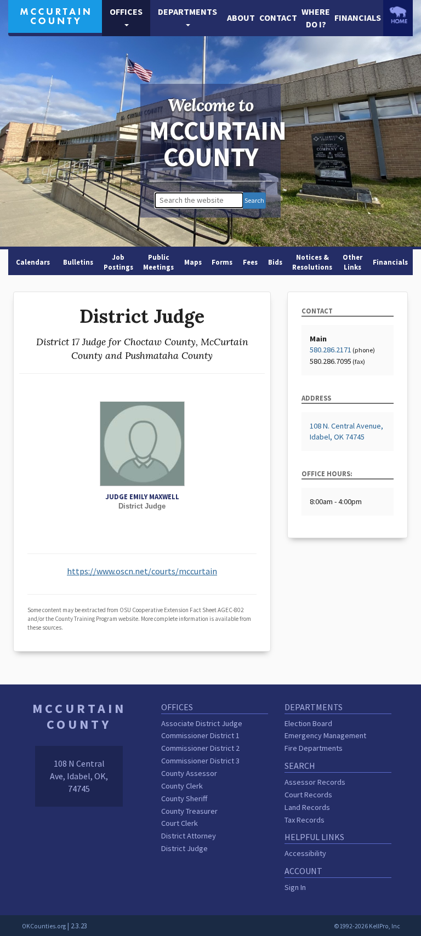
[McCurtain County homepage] (55, 15)
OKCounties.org (44, 926)
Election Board (308, 723)
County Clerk (182, 786)
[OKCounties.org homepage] (398, 15)
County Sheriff (184, 798)
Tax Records (305, 820)
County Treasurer (189, 811)
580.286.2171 (330, 350)
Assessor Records (315, 782)
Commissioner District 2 (200, 748)
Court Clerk (179, 823)
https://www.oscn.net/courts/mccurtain (142, 571)
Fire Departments (314, 748)
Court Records (308, 795)
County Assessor (189, 773)
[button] (126, 18)
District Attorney (188, 836)
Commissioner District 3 (200, 761)
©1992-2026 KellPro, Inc (367, 926)
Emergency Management (325, 735)
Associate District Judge (201, 723)
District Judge (184, 848)
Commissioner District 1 (200, 735)
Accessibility (305, 853)
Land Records (307, 807)
